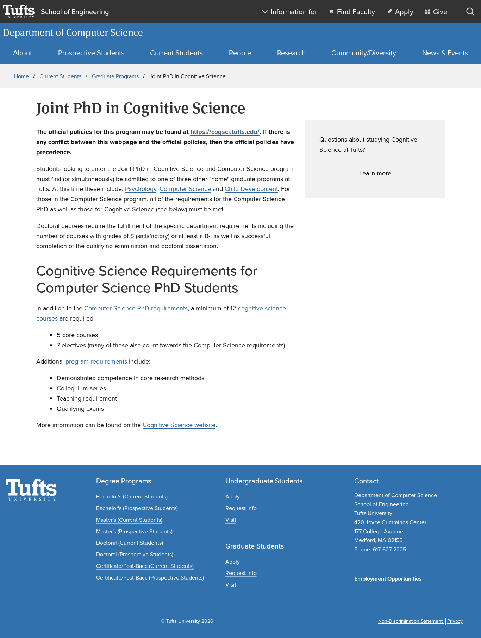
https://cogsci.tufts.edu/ (225, 131)
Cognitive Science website (179, 424)
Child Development (251, 188)
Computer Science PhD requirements (136, 308)
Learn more (375, 173)
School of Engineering (75, 11)
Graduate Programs (115, 76)
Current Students (60, 76)
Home (21, 76)
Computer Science (185, 188)
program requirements (96, 361)
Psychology (140, 188)
